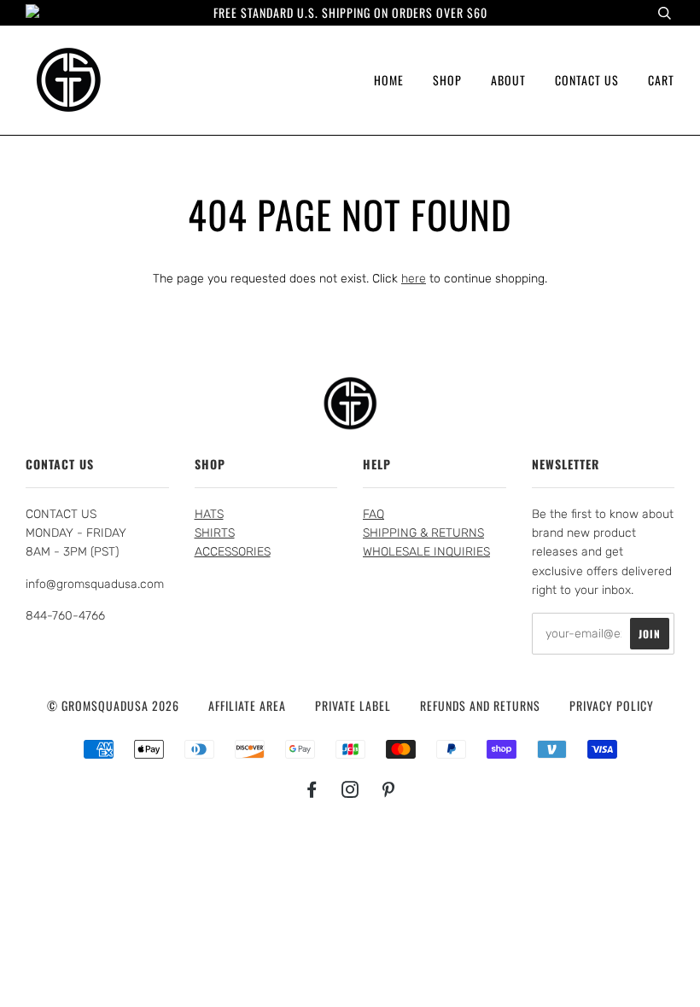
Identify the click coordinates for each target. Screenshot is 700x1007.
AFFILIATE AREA (247, 705)
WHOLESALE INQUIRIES (426, 551)
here (413, 278)
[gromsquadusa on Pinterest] (389, 791)
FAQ (373, 514)
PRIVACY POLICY (611, 705)
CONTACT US (587, 80)
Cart (661, 80)
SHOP (447, 80)
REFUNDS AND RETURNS (480, 705)
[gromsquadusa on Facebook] (312, 791)
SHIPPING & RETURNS (423, 533)
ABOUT (508, 80)
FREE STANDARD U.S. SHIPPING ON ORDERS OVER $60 (350, 12)
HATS (209, 514)
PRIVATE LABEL (353, 705)
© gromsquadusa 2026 (113, 705)
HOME (389, 80)
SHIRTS (215, 533)
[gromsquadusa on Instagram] (350, 791)
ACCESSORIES (233, 551)
